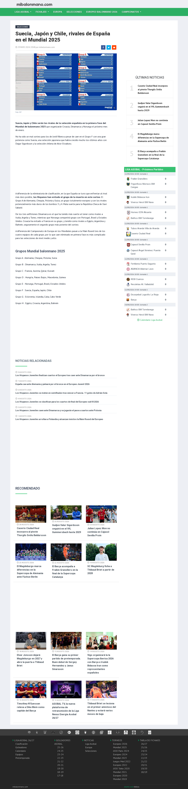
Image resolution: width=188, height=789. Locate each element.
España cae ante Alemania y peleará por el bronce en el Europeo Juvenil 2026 (52, 384)
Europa (58, 11)
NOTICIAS (88, 740)
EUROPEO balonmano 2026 (103, 11)
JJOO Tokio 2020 (121, 768)
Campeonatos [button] (131, 12)
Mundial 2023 (120, 757)
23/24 (144, 754)
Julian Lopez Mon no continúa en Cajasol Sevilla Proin (98, 532)
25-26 (60, 747)
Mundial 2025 (120, 747)
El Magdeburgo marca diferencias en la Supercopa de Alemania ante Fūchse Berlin (153, 138)
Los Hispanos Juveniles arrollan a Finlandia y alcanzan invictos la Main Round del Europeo (59, 419)
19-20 (60, 768)
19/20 (144, 768)
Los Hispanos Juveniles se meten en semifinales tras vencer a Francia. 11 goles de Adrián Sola (61, 393)
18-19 (60, 772)
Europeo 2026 (120, 743)
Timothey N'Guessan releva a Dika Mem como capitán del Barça (31, 707)
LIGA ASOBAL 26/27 (24, 740)
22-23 (60, 757)
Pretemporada (22, 757)
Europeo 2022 (120, 764)
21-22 (60, 761)
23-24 (60, 754)
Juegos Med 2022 (121, 761)
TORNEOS (116, 740)
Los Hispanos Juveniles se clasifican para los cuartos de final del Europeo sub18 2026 (57, 402)
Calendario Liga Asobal (151, 319)
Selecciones (75, 11)
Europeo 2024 (120, 754)
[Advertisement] (61, 168)
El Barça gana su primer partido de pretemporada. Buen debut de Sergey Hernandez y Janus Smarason (66, 662)
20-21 (60, 764)
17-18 (60, 775)
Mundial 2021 (120, 772)
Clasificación (21, 743)
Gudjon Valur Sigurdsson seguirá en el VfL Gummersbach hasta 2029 (66, 529)
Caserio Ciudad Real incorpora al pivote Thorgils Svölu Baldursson (31, 532)
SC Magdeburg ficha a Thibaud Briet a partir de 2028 (100, 570)
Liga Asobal (90, 743)
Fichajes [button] (41, 12)
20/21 (144, 764)
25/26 (144, 747)
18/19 (144, 772)
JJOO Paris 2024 (121, 750)
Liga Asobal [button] (22, 12)
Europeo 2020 (120, 775)
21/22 (144, 761)
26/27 (144, 743)
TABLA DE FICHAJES (149, 740)
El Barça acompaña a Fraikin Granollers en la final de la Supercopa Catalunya (152, 155)
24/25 (144, 750)
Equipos (19, 754)
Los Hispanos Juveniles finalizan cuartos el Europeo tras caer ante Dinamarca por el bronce (60, 375)
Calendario (20, 750)
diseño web (129, 787)
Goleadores (21, 747)
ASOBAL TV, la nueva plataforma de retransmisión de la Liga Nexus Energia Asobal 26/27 (65, 710)
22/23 (144, 757)
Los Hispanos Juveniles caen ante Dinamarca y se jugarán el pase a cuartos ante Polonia (58, 410)
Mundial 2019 (120, 779)
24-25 (60, 750)
